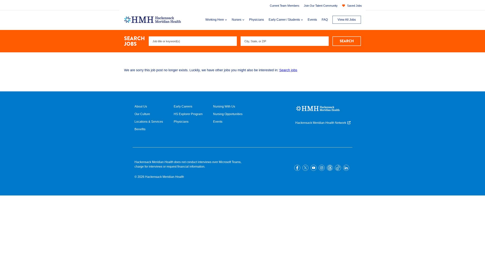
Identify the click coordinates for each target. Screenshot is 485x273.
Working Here (214, 19)
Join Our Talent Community (321, 5)
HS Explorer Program (188, 114)
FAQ (325, 19)
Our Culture (142, 114)
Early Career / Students (284, 19)
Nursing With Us (224, 106)
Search (347, 41)
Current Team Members (284, 5)
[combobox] (285, 41)
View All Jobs (347, 19)
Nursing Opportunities (227, 114)
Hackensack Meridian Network (320, 122)
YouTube (314, 168)
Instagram (322, 168)
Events (312, 19)
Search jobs (288, 70)
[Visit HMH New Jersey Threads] (330, 168)
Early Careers (183, 106)
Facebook (297, 168)
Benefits (140, 129)
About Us (141, 106)
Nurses (236, 19)
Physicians (256, 19)
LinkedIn (346, 168)
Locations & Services (149, 121)
